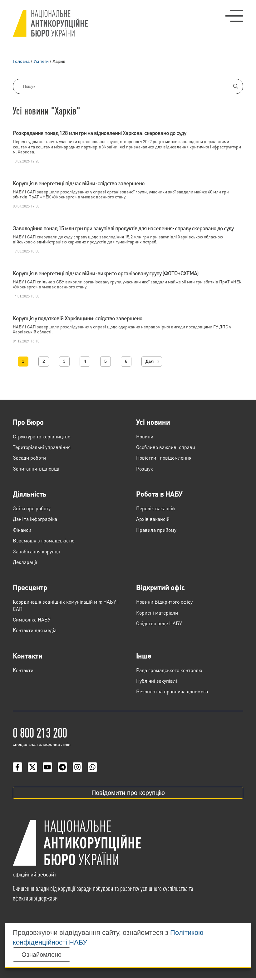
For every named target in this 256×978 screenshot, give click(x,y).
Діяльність (29, 493)
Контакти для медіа (35, 630)
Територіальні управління (42, 447)
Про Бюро (28, 421)
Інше (143, 655)
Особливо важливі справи (165, 447)
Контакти (27, 655)
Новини (144, 436)
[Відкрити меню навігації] (234, 16)
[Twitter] (32, 767)
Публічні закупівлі (156, 680)
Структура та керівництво (41, 436)
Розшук (144, 468)
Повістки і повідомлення (163, 457)
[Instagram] (77, 767)
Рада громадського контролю (169, 670)
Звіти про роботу (32, 508)
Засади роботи (29, 457)
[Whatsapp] (92, 767)
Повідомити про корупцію (128, 792)
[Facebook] (17, 767)
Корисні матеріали (157, 612)
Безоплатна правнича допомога (172, 691)
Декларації (25, 562)
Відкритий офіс (160, 587)
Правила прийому (156, 529)
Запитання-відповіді (36, 468)
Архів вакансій (153, 519)
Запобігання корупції (36, 551)
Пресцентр (30, 587)
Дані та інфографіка (35, 519)
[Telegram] (62, 767)
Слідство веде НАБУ (159, 623)
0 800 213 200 (40, 732)
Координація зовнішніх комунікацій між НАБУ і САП (66, 605)
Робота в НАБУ (159, 493)
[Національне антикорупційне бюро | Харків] (50, 23)
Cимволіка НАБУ (32, 619)
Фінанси (22, 529)
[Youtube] (47, 767)
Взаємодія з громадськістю (44, 540)
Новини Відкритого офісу (164, 601)
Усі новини (153, 421)
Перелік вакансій (155, 508)
